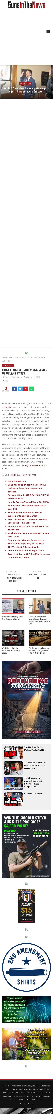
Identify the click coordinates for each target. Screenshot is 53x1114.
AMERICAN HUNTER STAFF (23, 475)
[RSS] (24, 1104)
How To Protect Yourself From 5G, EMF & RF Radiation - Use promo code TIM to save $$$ (28, 505)
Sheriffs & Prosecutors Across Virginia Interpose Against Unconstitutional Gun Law (25, 89)
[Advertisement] (26, 36)
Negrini (8, 407)
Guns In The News (12, 377)
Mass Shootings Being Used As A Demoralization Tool (12, 617)
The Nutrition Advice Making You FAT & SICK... (35, 748)
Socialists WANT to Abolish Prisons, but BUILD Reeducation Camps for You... (33, 781)
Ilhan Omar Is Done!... (33, 793)
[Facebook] (21, 1104)
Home (4, 357)
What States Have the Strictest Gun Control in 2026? (11, 650)
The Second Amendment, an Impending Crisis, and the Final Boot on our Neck (39, 650)
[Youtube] (32, 1104)
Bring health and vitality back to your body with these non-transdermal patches (27, 488)
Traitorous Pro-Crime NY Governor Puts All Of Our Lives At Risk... (35, 765)
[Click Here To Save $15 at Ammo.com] (26, 906)
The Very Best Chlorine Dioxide (23, 547)
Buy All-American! (17, 481)
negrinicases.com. (33, 465)
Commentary (25, 83)
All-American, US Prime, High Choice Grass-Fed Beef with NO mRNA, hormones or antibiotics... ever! (29, 554)
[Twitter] (28, 1104)
